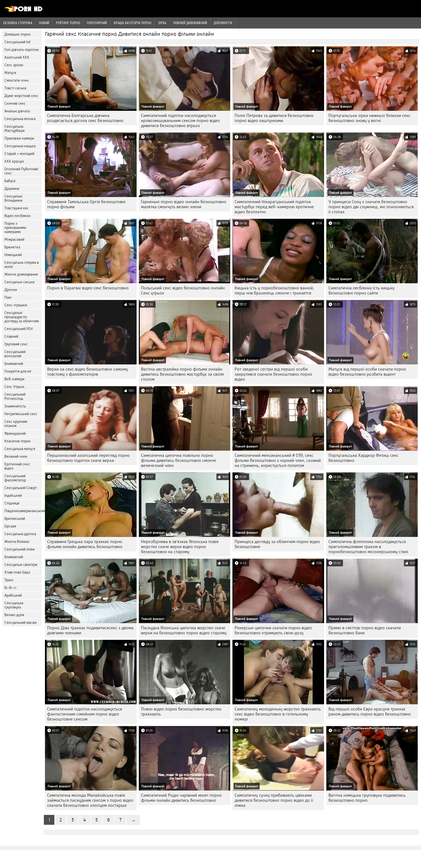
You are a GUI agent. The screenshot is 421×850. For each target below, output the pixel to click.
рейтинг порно (68, 22)
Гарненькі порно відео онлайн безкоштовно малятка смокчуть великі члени (183, 204)
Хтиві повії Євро (17, 572)
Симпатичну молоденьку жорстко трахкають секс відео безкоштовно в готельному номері (278, 714)
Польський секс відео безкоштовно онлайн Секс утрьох (183, 290)
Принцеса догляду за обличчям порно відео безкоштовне (277, 544)
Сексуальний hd (17, 42)
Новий (44, 22)
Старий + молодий (19, 154)
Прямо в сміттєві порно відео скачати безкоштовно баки (364, 630)
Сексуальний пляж (19, 549)
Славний (11, 336)
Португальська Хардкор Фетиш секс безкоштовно (363, 458)
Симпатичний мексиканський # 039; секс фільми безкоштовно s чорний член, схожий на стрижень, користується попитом (278, 460)
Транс (9, 580)
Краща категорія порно (132, 22)
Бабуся (9, 181)
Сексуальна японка (20, 119)
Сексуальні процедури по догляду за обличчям (21, 317)
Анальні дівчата (17, 111)
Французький (15, 433)
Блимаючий (13, 364)
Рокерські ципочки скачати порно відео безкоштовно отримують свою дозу (273, 630)
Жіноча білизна (16, 542)
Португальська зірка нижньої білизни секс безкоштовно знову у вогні (369, 118)
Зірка (162, 22)
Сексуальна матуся (19, 449)
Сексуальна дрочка (20, 534)
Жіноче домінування (21, 274)
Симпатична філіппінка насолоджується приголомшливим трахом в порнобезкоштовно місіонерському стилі (368, 546)
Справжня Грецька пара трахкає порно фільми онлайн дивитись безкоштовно (84, 544)
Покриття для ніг (18, 371)
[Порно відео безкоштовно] (23, 11)
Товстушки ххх (16, 208)
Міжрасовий (14, 239)
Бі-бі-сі (10, 588)
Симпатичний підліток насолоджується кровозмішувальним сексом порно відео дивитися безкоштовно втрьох (180, 120)
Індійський (13, 495)
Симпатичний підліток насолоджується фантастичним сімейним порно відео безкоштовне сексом (84, 714)
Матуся (10, 73)
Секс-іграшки (15, 305)
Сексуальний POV (18, 329)
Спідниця (11, 503)
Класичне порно (17, 441)
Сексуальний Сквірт (20, 488)
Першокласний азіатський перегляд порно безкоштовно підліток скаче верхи (88, 458)
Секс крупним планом (15, 424)
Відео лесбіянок (17, 216)
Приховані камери (19, 138)
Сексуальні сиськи (19, 282)
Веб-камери (14, 379)
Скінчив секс (15, 103)
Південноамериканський (23, 511)
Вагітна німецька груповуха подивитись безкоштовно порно (367, 798)
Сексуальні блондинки (13, 198)
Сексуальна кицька (20, 146)
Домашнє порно (17, 34)
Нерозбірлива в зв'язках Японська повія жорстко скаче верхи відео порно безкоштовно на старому (180, 546)
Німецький (13, 255)
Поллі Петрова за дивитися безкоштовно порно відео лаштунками (274, 118)
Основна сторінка (17, 22)
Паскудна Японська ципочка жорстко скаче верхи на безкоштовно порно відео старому (184, 630)
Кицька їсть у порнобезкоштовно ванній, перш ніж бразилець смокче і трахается (274, 290)
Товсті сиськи (15, 88)
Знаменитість (15, 406)
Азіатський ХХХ (16, 57)
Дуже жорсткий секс (21, 96)
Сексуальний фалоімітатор (15, 478)
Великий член (15, 456)
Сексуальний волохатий (14, 354)
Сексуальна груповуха (13, 605)
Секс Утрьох (14, 387)
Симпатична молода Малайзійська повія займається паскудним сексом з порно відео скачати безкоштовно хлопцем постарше (90, 800)
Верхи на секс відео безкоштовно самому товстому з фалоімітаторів (87, 372)
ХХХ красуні (14, 161)
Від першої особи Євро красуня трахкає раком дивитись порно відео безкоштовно (369, 712)
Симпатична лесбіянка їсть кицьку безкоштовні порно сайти (361, 290)
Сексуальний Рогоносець (14, 396)
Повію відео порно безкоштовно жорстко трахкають (181, 712)
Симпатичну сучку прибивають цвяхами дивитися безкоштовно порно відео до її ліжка (274, 800)
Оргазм (10, 526)
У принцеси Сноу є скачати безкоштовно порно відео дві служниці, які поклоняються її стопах (371, 206)
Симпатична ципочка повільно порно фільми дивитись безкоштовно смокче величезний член (178, 460)
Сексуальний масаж (20, 622)
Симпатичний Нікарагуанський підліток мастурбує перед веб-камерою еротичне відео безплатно (274, 206)
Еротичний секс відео (17, 466)
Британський (14, 518)
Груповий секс (16, 344)
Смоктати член (16, 80)
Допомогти (223, 22)
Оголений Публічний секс (21, 171)
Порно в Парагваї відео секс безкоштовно (88, 288)
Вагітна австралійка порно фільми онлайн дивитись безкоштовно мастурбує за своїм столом (182, 374)
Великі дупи (14, 615)
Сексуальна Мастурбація (14, 128)
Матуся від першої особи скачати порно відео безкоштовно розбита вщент (367, 372)
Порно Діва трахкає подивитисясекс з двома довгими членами (90, 630)
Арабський (13, 595)
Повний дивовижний (190, 22)
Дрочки (10, 290)
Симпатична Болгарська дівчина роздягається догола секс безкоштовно (85, 118)
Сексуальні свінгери (20, 565)
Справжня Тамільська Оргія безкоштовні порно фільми (86, 204)
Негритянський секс (20, 414)
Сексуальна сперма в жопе (21, 264)
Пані (7, 297)
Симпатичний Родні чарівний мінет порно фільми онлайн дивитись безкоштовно (181, 798)
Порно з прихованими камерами (15, 227)
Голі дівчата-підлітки (21, 50)
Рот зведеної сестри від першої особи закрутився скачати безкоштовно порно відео (273, 374)
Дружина (11, 188)
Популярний (97, 22)
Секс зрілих (13, 65)
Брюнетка (12, 247)
